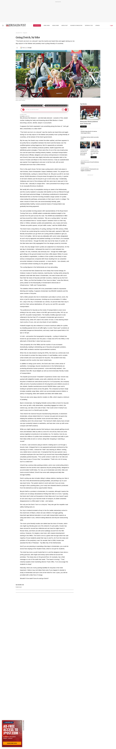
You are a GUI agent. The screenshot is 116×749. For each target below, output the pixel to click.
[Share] (17, 47)
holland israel (19, 587)
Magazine (25, 32)
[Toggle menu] (3, 25)
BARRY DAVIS (23, 114)
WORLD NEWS (55, 25)
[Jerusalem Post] (15, 25)
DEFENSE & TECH (89, 25)
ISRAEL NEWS (47, 25)
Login (111, 25)
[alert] (12, 733)
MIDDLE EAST (64, 25)
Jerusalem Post (19, 32)
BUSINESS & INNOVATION (76, 25)
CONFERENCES (37, 25)
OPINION (97, 25)
